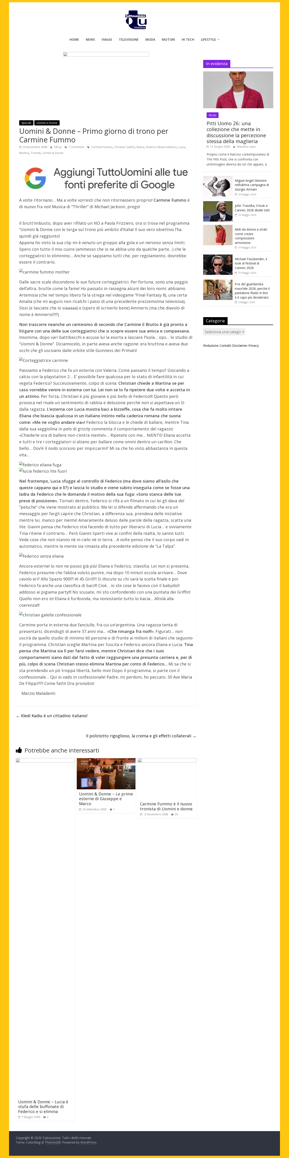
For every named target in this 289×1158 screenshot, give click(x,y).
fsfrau (58, 147)
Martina (24, 153)
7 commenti (76, 147)
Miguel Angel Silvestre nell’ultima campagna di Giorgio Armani (252, 184)
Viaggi (107, 39)
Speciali (26, 123)
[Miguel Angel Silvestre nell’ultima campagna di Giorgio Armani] (218, 178)
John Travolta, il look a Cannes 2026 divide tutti (252, 207)
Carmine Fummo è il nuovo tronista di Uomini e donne (166, 806)
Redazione (211, 345)
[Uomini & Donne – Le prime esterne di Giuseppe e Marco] (106, 760)
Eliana (140, 147)
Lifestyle (208, 39)
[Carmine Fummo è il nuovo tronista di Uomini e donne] (167, 760)
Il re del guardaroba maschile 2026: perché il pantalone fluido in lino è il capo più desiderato (252, 291)
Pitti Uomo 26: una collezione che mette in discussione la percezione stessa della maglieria (236, 132)
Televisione (129, 39)
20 (176, 814)
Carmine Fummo (101, 147)
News (90, 39)
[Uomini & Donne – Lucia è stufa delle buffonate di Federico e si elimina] (45, 760)
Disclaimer (239, 345)
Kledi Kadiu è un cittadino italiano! (51, 715)
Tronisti (35, 153)
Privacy (253, 345)
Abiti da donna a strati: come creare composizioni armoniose (251, 236)
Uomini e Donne (47, 123)
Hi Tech (188, 39)
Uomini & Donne (52, 153)
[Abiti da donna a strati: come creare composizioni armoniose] (218, 227)
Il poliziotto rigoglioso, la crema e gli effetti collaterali (141, 735)
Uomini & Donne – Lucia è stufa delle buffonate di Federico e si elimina (43, 1106)
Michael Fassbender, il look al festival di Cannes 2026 (251, 263)
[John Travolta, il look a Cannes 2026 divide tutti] (218, 203)
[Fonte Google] (106, 179)
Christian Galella (124, 147)
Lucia (181, 147)
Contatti (225, 345)
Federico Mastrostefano (161, 147)
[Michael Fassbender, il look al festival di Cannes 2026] (218, 257)
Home (74, 39)
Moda (150, 39)
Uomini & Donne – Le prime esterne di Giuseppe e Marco (106, 798)
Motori (168, 39)
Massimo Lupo (246, 147)
